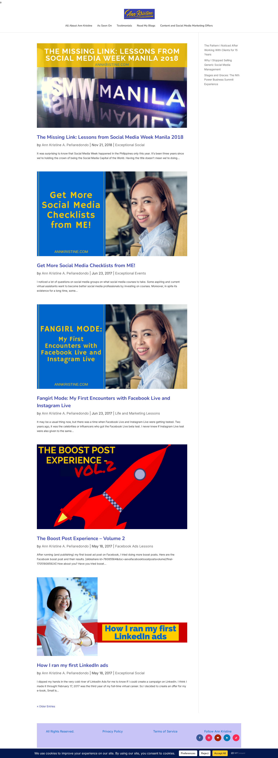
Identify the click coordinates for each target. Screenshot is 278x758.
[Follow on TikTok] (236, 737)
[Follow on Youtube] (217, 737)
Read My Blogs (146, 25)
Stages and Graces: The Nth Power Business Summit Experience (221, 80)
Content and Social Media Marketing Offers (186, 25)
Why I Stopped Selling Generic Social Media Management (218, 65)
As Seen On (104, 25)
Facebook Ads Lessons (134, 546)
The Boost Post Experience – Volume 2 (81, 538)
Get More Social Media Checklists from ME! (86, 265)
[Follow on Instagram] (208, 737)
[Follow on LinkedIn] (227, 737)
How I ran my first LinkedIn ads (72, 665)
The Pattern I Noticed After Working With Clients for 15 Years (221, 50)
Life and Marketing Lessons (137, 413)
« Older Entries (46, 706)
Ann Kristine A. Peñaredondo (65, 145)
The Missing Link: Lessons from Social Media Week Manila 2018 (110, 137)
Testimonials (124, 25)
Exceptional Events (130, 273)
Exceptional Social (129, 145)
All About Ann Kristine (78, 25)
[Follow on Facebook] (199, 737)
